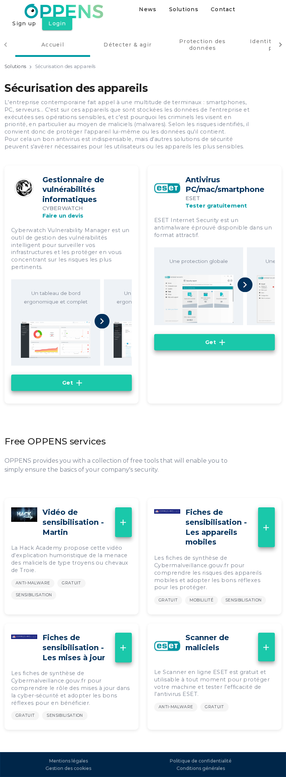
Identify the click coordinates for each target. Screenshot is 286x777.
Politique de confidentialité (201, 761)
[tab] (52, 44)
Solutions (15, 66)
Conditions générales (201, 768)
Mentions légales (68, 761)
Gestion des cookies (68, 768)
